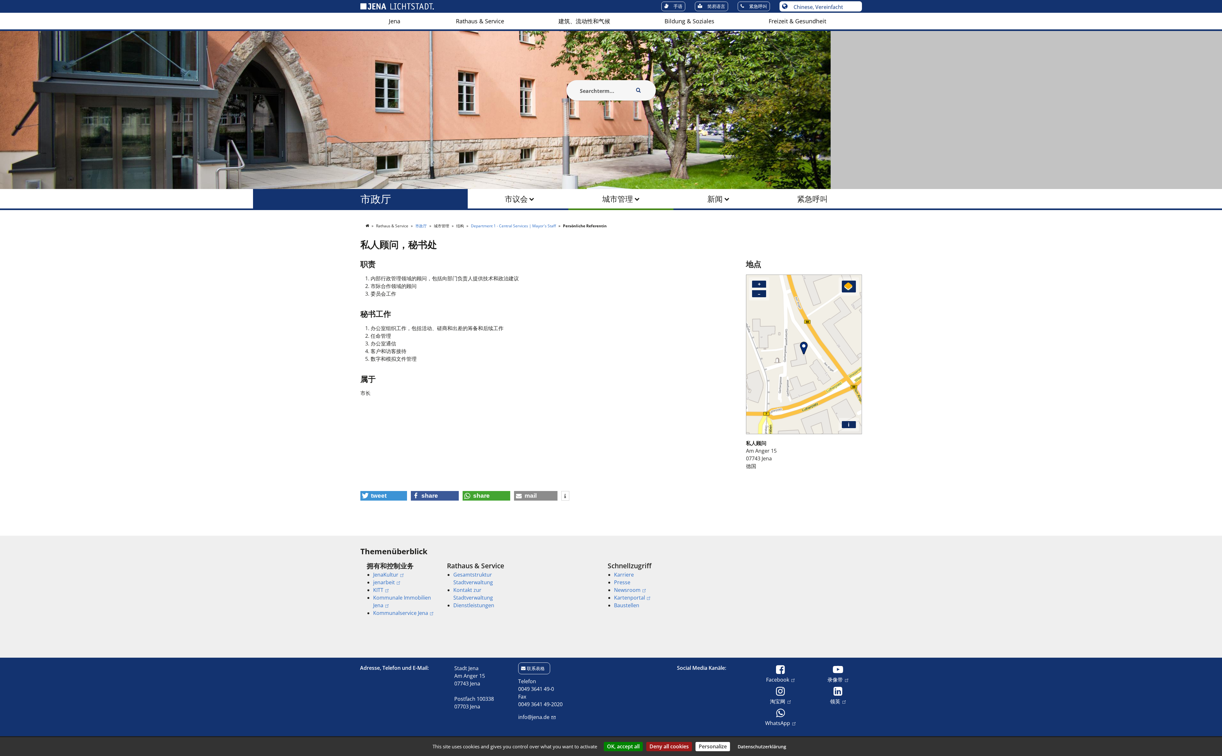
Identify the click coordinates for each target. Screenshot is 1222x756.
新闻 (715, 198)
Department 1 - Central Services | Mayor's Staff (514, 226)
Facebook (777, 679)
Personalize (713, 746)
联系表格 (536, 668)
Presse (622, 582)
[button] (383, 496)
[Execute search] (639, 90)
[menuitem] (395, 21)
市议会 (516, 198)
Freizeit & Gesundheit (797, 21)
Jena (394, 21)
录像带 (835, 679)
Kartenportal (629, 597)
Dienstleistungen (473, 605)
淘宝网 (777, 701)
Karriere (624, 574)
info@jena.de (534, 717)
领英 (835, 701)
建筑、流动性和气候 (584, 21)
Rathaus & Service (480, 21)
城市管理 (617, 198)
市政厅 (375, 198)
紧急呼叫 (812, 198)
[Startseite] (367, 226)
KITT (378, 589)
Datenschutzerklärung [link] (762, 747)
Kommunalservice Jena (400, 612)
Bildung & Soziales (689, 21)
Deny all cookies (669, 746)
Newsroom (627, 589)
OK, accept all (623, 746)
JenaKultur (385, 574)
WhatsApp (777, 723)
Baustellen (626, 605)
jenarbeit (384, 582)
